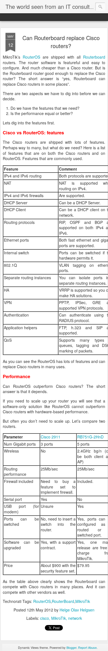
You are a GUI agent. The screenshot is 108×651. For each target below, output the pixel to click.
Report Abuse (87, 647)
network (75, 618)
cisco (44, 618)
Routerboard (94, 57)
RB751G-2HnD (90, 437)
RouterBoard (63, 601)
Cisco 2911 (50, 437)
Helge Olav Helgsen (77, 610)
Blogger (71, 647)
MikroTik (82, 601)
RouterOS (31, 57)
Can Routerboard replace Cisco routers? (61, 42)
